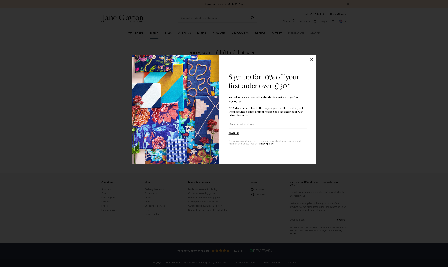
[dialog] (224, 133)
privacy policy (266, 168)
